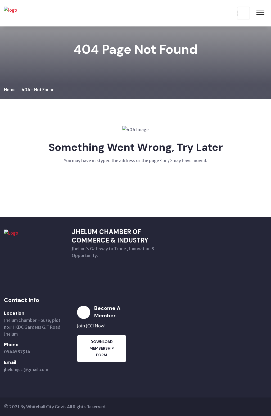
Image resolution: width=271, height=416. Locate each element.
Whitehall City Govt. (46, 406)
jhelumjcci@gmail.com (26, 369)
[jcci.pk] (37, 12)
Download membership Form (101, 348)
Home (10, 89)
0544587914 (17, 351)
